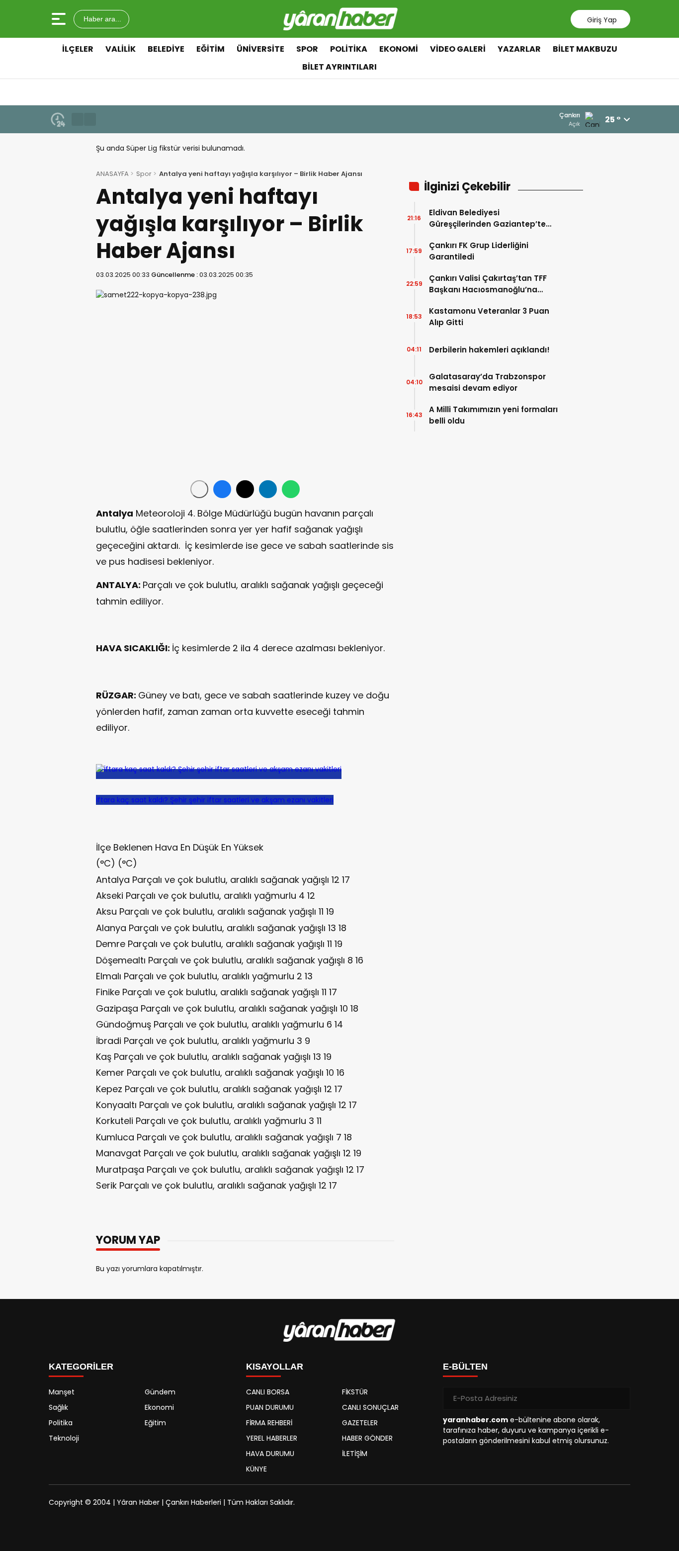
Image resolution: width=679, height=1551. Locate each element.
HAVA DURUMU (270, 1454)
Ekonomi (398, 49)
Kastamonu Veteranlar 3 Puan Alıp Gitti (489, 317)
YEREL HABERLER (271, 1438)
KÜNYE (256, 1469)
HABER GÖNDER (367, 1438)
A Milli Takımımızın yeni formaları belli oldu (493, 415)
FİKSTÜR (355, 1392)
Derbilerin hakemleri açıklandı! (489, 350)
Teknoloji (64, 1438)
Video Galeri (458, 49)
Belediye (166, 49)
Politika (348, 49)
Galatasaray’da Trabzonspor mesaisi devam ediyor (487, 382)
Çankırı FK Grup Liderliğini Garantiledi (478, 251)
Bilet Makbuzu (585, 49)
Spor (307, 49)
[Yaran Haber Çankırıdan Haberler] (340, 18)
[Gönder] (618, 1398)
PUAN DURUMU (270, 1407)
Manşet (62, 1392)
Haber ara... (101, 19)
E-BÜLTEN (465, 1367)
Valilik (120, 49)
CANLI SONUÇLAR (370, 1407)
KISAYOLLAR (274, 1367)
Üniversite (260, 49)
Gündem (160, 1392)
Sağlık (58, 1407)
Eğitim (210, 49)
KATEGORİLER (81, 1367)
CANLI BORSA (267, 1392)
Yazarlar (519, 49)
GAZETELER (360, 1423)
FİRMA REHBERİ (269, 1423)
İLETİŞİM (354, 1454)
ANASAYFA (112, 173)
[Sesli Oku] (199, 489)
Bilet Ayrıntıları (339, 67)
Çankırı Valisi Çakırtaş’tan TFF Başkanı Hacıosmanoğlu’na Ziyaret (488, 284)
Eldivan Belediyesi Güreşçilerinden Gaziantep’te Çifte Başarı (487, 218)
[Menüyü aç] (60, 19)
